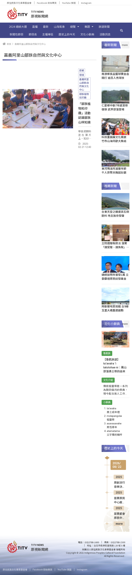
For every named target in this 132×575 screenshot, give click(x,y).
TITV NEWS (37, 11)
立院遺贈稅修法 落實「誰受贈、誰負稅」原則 (115, 247)
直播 (35, 26)
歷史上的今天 (67, 34)
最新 (45, 26)
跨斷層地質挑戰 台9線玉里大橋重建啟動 (115, 308)
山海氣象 (59, 26)
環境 (81, 75)
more (119, 523)
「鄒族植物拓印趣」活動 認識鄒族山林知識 (84, 112)
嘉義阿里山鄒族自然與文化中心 (84, 84)
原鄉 (81, 70)
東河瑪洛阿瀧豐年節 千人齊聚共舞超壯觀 (114, 170)
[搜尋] (121, 30)
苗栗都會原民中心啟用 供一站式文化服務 (120, 516)
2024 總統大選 (18, 26)
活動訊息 (105, 34)
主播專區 (47, 34)
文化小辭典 (87, 34)
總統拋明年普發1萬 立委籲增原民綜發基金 (115, 277)
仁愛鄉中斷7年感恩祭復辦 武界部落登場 (115, 107)
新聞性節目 (16, 34)
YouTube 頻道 (69, 2)
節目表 (33, 34)
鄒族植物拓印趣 (84, 95)
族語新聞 (104, 26)
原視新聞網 (39, 16)
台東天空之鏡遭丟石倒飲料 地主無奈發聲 (115, 214)
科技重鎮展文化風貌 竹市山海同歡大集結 (114, 139)
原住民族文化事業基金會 (19, 2)
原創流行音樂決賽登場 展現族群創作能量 (120, 485)
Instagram (86, 2)
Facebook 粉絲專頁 (47, 2)
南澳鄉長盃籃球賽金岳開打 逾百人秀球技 (115, 76)
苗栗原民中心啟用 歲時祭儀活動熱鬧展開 (119, 500)
